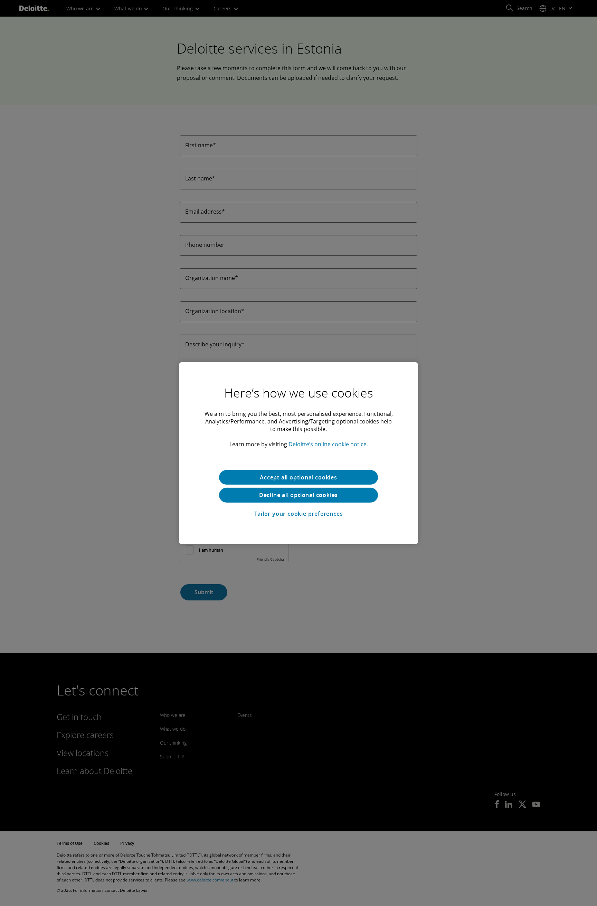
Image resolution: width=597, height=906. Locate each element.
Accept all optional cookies (298, 477)
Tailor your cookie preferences (298, 513)
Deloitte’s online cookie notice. (328, 444)
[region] (298, 453)
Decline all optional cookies (298, 495)
